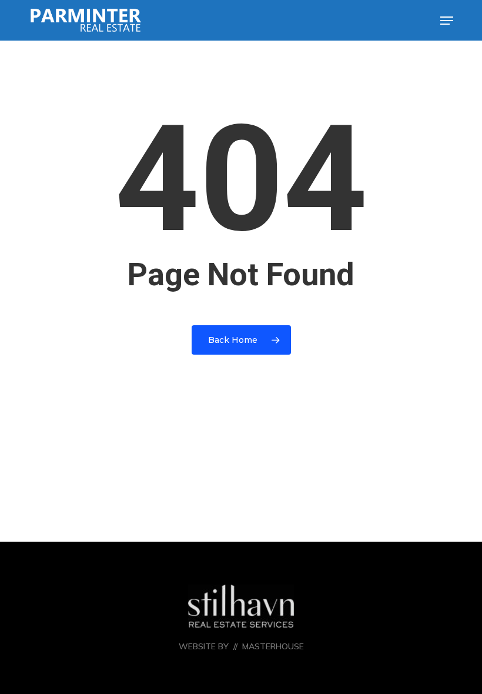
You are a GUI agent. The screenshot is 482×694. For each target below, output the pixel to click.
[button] (446, 20)
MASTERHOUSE (273, 646)
